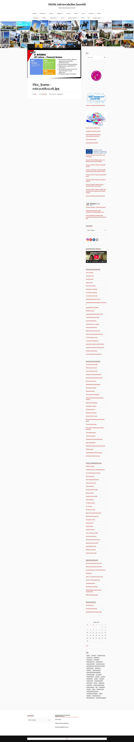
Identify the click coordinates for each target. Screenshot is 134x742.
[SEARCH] (105, 57)
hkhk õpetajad (96, 670)
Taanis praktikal (90, 486)
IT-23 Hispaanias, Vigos (91, 337)
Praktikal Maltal (90, 310)
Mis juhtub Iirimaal (90, 509)
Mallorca (89, 683)
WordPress (63, 738)
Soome (75, 13)
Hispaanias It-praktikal (91, 289)
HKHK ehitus (99, 661)
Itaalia (44, 18)
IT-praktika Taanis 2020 (92, 364)
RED (89, 18)
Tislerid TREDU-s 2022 (91, 371)
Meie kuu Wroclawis (91, 483)
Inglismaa (59, 13)
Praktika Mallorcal (90, 409)
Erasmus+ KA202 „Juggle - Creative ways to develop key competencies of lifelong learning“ (96, 191)
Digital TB (89, 657)
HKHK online (90, 668)
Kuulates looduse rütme (91, 350)
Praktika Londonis (90, 529)
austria (94, 655)
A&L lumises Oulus (90, 519)
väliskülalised (96, 695)
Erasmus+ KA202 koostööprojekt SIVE (95, 195)
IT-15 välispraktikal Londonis (93, 472)
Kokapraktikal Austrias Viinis (93, 299)
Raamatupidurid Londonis (92, 543)
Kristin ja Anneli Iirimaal (92, 489)
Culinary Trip (101, 655)
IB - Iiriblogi (89, 506)
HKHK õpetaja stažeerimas (93, 672)
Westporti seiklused (91, 549)
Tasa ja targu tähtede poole (92, 479)
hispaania (96, 659)
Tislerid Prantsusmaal (91, 424)
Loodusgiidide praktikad (92, 142)
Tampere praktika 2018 (91, 496)
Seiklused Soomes (90, 391)
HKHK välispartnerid (91, 139)
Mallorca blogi (89, 449)
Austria (68, 13)
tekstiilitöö (100, 689)
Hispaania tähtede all (91, 320)
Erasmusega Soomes (91, 432)
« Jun (87, 645)
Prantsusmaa (53, 18)
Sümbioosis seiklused (91, 412)
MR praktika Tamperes (91, 367)
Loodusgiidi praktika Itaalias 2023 (94, 314)
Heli (35, 94)
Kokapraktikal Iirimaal (91, 416)
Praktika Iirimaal (90, 466)
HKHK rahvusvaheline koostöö (67, 4)
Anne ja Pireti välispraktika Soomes (94, 334)
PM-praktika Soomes (91, 381)
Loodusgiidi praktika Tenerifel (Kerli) (95, 344)
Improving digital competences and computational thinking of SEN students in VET (96, 217)
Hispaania (35, 18)
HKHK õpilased (90, 674)
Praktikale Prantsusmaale (92, 516)
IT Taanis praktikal (90, 502)
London (102, 678)
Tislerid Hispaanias (90, 435)
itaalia (103, 676)
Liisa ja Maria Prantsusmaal (92, 394)
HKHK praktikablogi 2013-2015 (94, 563)
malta (95, 683)
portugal (89, 685)
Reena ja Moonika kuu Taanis (93, 539)
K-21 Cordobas (89, 272)
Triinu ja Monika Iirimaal (92, 533)
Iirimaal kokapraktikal (91, 327)
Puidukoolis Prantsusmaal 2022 (93, 374)
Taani (62, 18)
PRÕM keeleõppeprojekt (92, 594)
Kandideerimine (97, 18)
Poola (83, 13)
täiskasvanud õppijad (92, 691)
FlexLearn (89, 659)
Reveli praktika (89, 523)
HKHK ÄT (89, 670)
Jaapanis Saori (89, 282)
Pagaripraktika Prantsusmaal (93, 330)
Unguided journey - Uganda (92, 324)
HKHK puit (97, 668)
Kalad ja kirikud (90, 493)
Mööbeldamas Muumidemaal (93, 384)
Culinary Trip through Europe (93, 580)
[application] (96, 257)
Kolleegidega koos (90, 583)
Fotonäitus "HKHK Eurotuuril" (93, 131)
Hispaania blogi (90, 275)
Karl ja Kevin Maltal (91, 285)
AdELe (83, 18)
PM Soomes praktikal (91, 536)
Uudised (35, 13)
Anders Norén (77, 738)
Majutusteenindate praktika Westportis (95, 445)
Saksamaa (102, 687)
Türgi (100, 693)
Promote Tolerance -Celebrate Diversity (95, 570)
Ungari (89, 695)
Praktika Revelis (90, 499)
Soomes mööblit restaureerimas (93, 354)
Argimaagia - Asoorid (91, 406)
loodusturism (99, 680)
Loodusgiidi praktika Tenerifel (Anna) (95, 347)
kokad (96, 678)
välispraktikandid (101, 697)
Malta (98, 13)
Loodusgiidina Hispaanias (92, 307)
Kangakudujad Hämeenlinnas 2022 (94, 377)
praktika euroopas (99, 685)
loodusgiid (90, 680)
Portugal (91, 13)
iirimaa (97, 676)
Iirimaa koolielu (90, 605)
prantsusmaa (90, 687)
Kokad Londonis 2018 (91, 553)
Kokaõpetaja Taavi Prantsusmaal (94, 611)
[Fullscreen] (105, 261)
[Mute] (102, 261)
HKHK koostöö (91, 664)
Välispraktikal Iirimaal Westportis (94, 439)
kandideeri (90, 678)
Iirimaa (51, 13)
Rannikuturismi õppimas (92, 586)
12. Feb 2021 (44, 94)
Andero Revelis (89, 526)
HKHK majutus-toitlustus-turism (96, 666)
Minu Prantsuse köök (91, 387)
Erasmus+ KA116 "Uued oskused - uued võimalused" (95, 155)
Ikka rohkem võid (90, 476)
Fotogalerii (42, 13)
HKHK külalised (100, 664)
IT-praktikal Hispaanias (91, 295)
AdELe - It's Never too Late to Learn (94, 576)
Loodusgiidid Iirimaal (91, 546)
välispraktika (90, 697)
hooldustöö (90, 676)
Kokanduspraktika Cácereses (93, 455)
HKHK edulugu (90, 661)
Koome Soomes (89, 279)
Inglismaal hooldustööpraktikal (93, 512)
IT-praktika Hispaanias (91, 292)
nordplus (101, 683)
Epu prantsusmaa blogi (91, 608)
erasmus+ (96, 657)
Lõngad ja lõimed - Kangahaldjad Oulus (95, 469)
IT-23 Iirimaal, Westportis (92, 340)
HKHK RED (89, 573)
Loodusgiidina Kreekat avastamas (94, 452)
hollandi (98, 674)
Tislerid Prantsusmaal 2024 (92, 317)
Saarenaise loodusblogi (91, 402)
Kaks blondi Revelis (90, 442)
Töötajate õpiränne (72, 18)
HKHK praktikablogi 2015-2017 (94, 566)
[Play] (87, 261)
